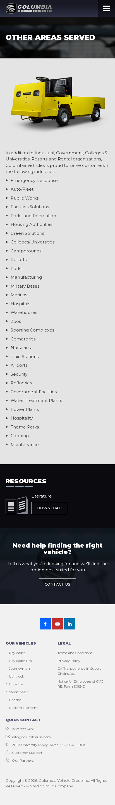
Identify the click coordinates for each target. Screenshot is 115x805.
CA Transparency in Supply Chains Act (80, 671)
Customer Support (27, 752)
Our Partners (22, 760)
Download (49, 508)
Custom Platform (23, 707)
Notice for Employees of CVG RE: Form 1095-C (81, 683)
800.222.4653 (23, 729)
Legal (64, 643)
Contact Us (57, 584)
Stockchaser (18, 692)
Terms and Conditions (75, 653)
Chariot (15, 700)
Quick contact (23, 720)
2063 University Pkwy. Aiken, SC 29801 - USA (48, 745)
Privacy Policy (69, 661)
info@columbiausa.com (31, 737)
